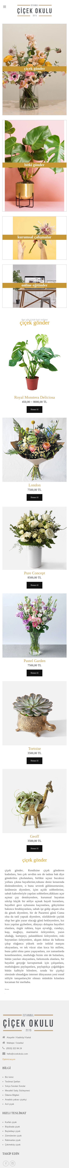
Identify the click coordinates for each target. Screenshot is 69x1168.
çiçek (11, 1122)
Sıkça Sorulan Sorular (15, 1086)
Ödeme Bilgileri (12, 1095)
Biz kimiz (9, 1077)
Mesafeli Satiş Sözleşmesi (17, 1090)
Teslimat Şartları (12, 1081)
